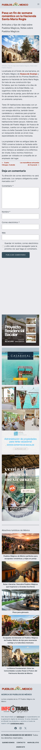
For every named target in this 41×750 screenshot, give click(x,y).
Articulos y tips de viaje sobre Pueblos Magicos (15, 66)
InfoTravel (20, 717)
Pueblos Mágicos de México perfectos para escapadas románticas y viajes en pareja (21, 557)
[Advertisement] (20, 288)
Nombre (6, 212)
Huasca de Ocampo (28, 74)
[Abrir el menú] (38, 4)
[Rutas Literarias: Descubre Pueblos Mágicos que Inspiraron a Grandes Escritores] (20, 572)
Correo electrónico (11, 222)
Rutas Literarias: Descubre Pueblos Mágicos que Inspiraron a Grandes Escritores (20, 585)
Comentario (7, 186)
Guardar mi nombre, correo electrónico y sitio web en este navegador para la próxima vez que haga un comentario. (21, 246)
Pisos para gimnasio (21, 612)
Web (4, 233)
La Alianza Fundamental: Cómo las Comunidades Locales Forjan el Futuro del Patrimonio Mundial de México (20, 670)
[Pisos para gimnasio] (20, 600)
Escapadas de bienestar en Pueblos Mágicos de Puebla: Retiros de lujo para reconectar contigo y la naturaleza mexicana (20, 640)
